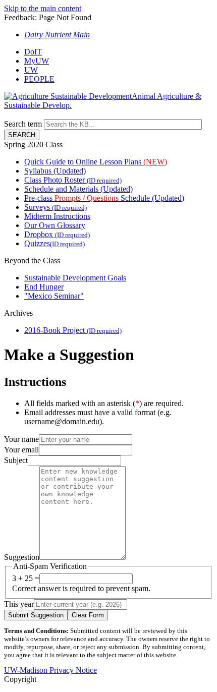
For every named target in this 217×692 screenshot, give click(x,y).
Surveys (55, 207)
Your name (21, 439)
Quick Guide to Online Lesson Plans (95, 161)
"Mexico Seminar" (54, 296)
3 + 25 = (25, 578)
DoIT (33, 51)
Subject (16, 460)
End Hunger (44, 286)
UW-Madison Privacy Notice (50, 670)
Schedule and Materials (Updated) (78, 189)
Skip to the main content (42, 8)
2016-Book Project (73, 330)
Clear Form (88, 615)
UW (31, 70)
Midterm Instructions (57, 216)
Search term (23, 124)
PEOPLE (39, 79)
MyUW (36, 60)
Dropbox (57, 234)
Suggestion (21, 557)
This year (19, 604)
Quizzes (54, 243)
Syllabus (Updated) (55, 170)
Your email (21, 449)
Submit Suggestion (36, 615)
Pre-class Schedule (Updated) (104, 198)
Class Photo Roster (73, 180)
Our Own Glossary (54, 225)
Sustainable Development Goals (75, 277)
